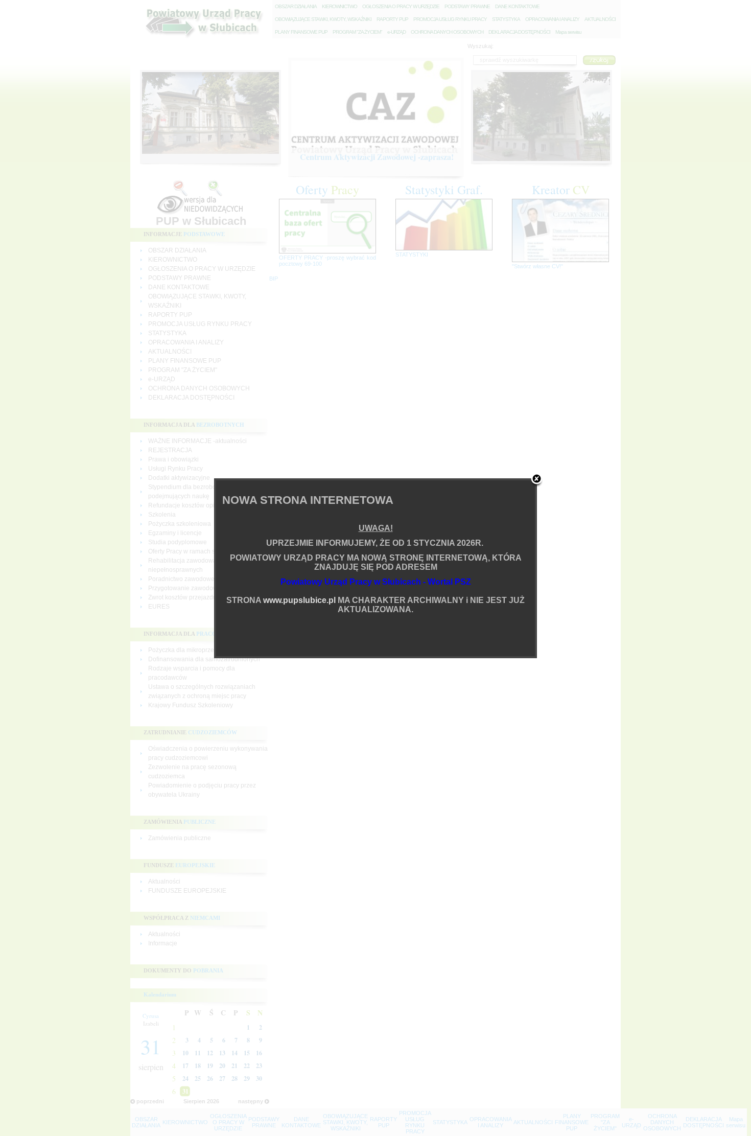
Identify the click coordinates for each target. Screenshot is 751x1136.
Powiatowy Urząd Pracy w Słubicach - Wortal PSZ (375, 581)
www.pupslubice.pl (299, 600)
